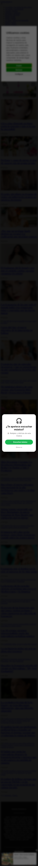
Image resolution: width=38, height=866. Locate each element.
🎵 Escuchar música (19, 442)
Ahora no (19, 447)
